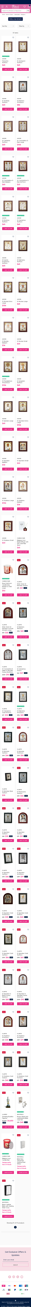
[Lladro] (8, 1102)
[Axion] (8, 46)
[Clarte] (23, 569)
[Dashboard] (7, 6)
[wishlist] (24, 6)
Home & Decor (9, 14)
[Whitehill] (23, 1102)
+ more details (8, 1172)
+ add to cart (8, 69)
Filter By (21, 26)
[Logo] (15, 6)
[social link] (9, 1276)
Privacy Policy (22, 1306)
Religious (23, 14)
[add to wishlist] (13, 37)
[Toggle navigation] (2, 6)
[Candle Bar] (23, 526)
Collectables (17, 14)
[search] (28, 10)
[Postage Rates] (15, 2)
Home (3, 14)
